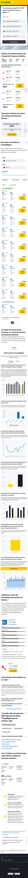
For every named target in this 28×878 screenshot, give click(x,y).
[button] (14, 21)
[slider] (26, 175)
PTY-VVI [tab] (14, 347)
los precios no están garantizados (12, 832)
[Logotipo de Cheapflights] (6, 2)
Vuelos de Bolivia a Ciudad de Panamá (11, 739)
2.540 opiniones (13, 668)
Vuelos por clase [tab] (6, 732)
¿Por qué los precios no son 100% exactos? (11, 843)
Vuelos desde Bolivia (7, 748)
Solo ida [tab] (23, 60)
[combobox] (6, 16)
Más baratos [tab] (4, 60)
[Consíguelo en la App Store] (17, 874)
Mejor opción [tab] (10, 60)
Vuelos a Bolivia (6, 744)
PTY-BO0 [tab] (11, 361)
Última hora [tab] (17, 60)
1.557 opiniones (13, 624)
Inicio (13, 849)
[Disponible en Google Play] (10, 874)
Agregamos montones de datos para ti (12, 840)
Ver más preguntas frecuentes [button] (14, 708)
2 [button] (15, 322)
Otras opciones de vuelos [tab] (8, 724)
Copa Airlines (12, 620)
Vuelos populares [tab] (18, 728)
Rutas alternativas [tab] (6, 728)
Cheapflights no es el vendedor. (10, 837)
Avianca (11, 663)
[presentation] (8, 12)
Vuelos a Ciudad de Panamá (9, 741)
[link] (12, 134)
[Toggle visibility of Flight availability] (14, 425)
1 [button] (12, 322)
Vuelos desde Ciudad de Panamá (10, 746)
